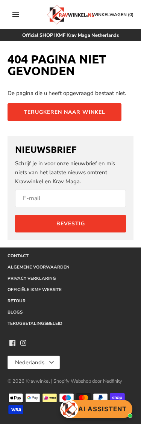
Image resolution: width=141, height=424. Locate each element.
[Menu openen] (16, 14)
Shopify (62, 381)
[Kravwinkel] (70, 14)
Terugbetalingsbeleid (35, 323)
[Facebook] (12, 344)
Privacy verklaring (32, 278)
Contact (18, 256)
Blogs (15, 312)
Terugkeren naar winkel (64, 112)
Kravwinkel (38, 381)
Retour (17, 301)
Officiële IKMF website (35, 290)
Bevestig (70, 223)
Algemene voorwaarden (39, 267)
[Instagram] (23, 344)
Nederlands (29, 362)
